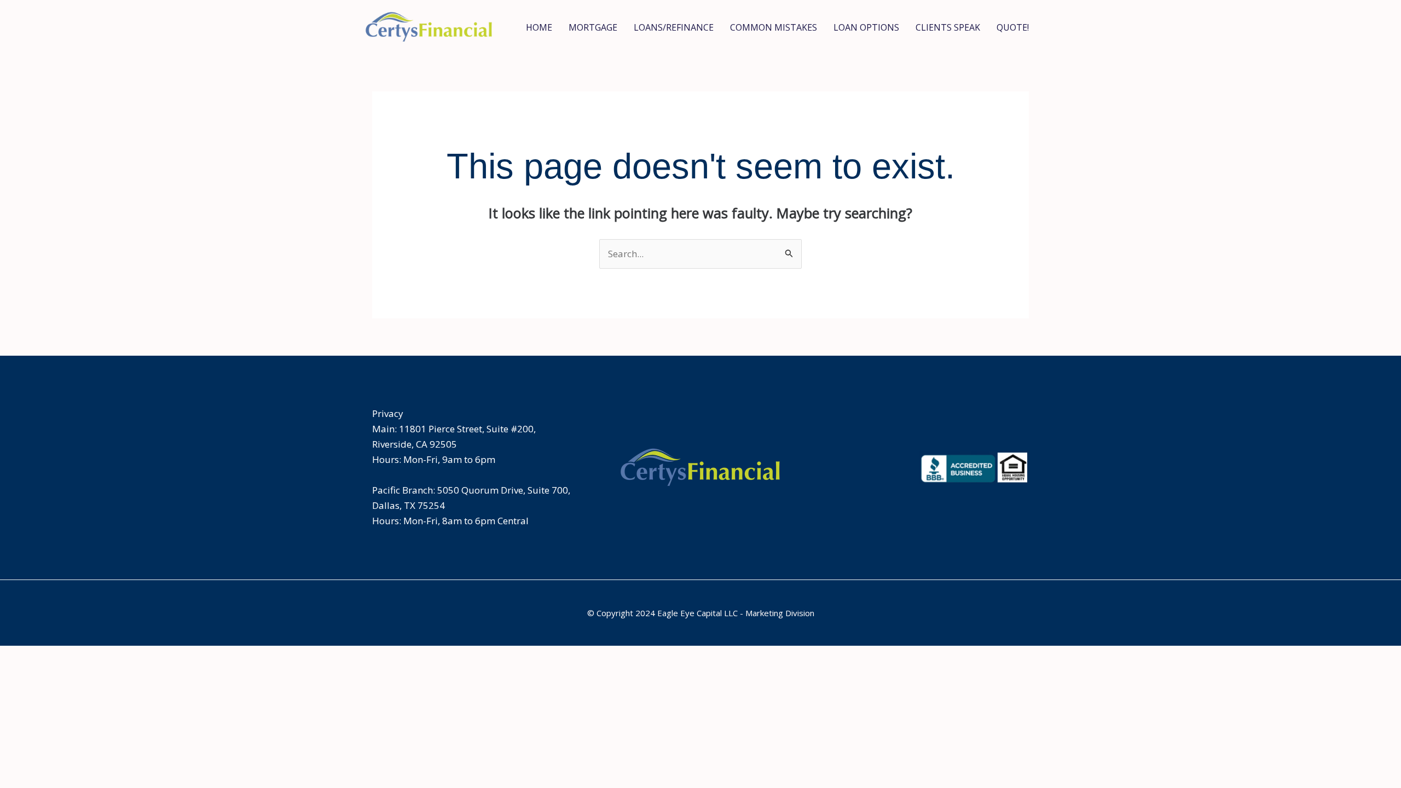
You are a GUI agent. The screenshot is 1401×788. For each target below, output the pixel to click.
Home (539, 27)
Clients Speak (948, 27)
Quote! (1013, 27)
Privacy (387, 413)
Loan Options (866, 27)
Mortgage (593, 27)
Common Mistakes (773, 27)
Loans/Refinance (674, 27)
